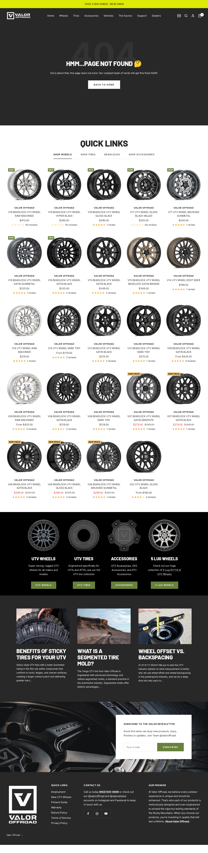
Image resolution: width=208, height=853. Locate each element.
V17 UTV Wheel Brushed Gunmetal (183, 214)
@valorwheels (118, 796)
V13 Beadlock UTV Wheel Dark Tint (143, 350)
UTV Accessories (121, 565)
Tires (76, 15)
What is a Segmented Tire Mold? (98, 657)
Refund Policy (59, 812)
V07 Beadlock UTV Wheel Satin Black (183, 418)
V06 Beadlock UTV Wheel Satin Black (24, 486)
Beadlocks (112, 154)
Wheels (63, 15)
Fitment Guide (59, 802)
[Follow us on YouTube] (106, 813)
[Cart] (200, 15)
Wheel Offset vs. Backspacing (161, 654)
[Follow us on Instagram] (97, 813)
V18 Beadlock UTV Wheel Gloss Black (104, 214)
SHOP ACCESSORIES (142, 154)
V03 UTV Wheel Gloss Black (144, 486)
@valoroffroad (96, 796)
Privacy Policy (59, 823)
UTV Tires (84, 585)
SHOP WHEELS (62, 154)
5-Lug (166, 569)
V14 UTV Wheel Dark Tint (64, 348)
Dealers (156, 15)
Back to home (104, 84)
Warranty (56, 807)
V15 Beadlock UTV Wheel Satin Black (104, 282)
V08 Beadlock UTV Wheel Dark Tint (104, 418)
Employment (58, 791)
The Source (125, 15)
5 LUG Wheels (164, 585)
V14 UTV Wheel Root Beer (183, 280)
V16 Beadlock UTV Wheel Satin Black (64, 282)
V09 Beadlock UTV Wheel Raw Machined (24, 418)
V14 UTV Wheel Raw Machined (24, 350)
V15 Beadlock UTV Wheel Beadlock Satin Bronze (144, 282)
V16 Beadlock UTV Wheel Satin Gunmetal (24, 282)
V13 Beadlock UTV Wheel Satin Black (104, 350)
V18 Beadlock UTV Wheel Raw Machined (24, 214)
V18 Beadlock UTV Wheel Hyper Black (64, 214)
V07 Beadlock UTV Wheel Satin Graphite (143, 418)
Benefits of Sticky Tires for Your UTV (41, 654)
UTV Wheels (44, 585)
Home (50, 15)
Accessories (91, 15)
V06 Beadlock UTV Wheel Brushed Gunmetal (104, 486)
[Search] (186, 15)
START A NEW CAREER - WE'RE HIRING (104, 4)
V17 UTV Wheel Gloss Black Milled (144, 214)
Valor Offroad (24, 207)
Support (142, 15)
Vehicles (108, 15)
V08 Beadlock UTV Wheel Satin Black (64, 418)
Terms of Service (61, 817)
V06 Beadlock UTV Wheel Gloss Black (64, 486)
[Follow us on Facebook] (88, 813)
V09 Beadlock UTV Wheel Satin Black (183, 350)
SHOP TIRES (88, 154)
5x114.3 (175, 569)
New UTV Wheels (61, 797)
